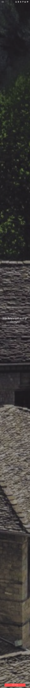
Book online (15, 684)
